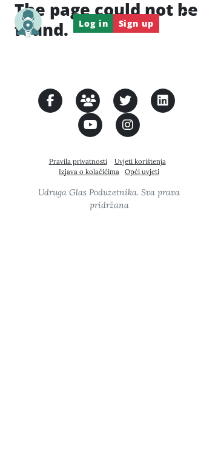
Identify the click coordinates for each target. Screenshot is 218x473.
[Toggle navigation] (192, 23)
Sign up (136, 23)
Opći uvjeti (142, 171)
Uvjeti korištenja (140, 161)
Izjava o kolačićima (89, 171)
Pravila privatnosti (78, 161)
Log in (93, 23)
